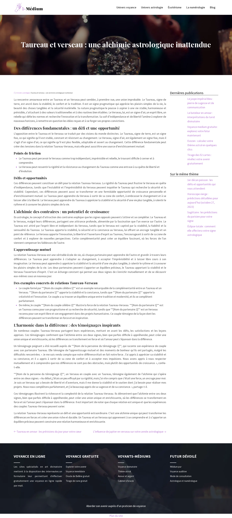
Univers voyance (126, 7)
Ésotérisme (174, 7)
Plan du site (116, 516)
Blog (212, 7)
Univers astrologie (152, 7)
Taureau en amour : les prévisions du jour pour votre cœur (49, 431)
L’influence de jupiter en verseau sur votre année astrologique (128, 431)
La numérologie (195, 7)
